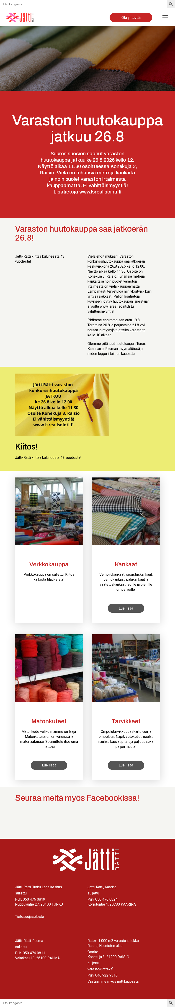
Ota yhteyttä (131, 17)
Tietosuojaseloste (29, 916)
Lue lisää (126, 608)
